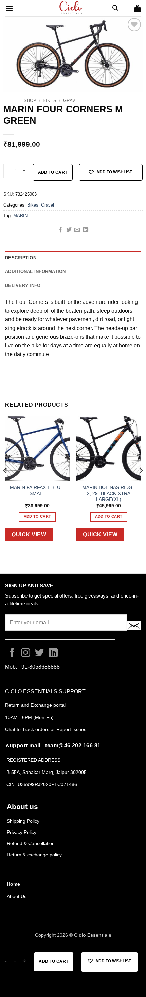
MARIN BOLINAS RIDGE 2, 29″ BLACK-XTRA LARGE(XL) (108, 493)
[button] (9, 8)
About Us (16, 896)
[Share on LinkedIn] (85, 230)
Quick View (29, 534)
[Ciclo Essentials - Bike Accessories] (71, 8)
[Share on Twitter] (69, 230)
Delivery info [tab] (22, 285)
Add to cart (53, 172)
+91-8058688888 (39, 667)
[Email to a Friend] (77, 230)
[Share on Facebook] (60, 230)
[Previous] (5, 483)
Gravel (72, 100)
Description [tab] (20, 257)
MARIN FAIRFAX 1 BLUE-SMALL (37, 490)
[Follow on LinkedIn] (53, 653)
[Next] (140, 483)
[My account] (126, 8)
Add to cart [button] (37, 516)
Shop (30, 100)
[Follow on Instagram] (25, 653)
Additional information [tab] (35, 271)
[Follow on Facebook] (12, 653)
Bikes (49, 100)
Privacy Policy (21, 832)
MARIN (20, 215)
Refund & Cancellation (31, 843)
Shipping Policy (23, 821)
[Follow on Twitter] (39, 653)
